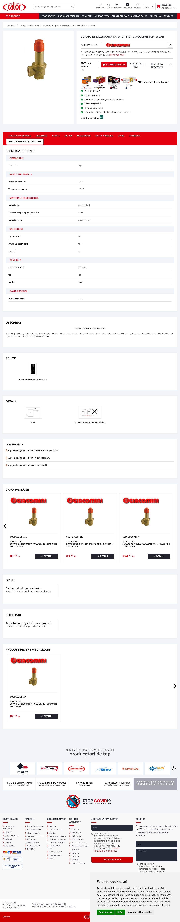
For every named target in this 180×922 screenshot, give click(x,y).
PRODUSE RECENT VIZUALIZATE (24, 141)
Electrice (75, 856)
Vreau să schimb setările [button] (140, 912)
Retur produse (55, 829)
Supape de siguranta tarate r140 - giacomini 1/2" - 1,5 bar (90, 545)
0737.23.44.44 (148, 784)
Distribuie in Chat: (90, 117)
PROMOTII (86, 16)
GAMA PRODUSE (104, 135)
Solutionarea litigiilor (53, 847)
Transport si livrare (57, 836)
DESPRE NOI (155, 16)
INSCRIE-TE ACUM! (112, 859)
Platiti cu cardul (34, 829)
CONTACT (168, 16)
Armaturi (75, 849)
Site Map (31, 849)
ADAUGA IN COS (115, 64)
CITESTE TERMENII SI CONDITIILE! (106, 849)
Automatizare (77, 839)
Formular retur (33, 845)
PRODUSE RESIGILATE (68, 16)
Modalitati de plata (35, 826)
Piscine (74, 859)
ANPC (52, 858)
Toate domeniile (78, 863)
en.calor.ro (9, 845)
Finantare (8, 839)
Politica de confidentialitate (32, 841)
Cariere (7, 842)
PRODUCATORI (49, 16)
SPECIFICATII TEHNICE (19, 135)
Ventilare (75, 853)
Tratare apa (76, 836)
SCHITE (56, 135)
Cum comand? (55, 851)
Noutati (8, 832)
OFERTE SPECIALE (120, 16)
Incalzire (75, 829)
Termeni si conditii (35, 836)
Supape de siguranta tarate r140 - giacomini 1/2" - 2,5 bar (33, 545)
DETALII (68, 135)
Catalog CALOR (11, 835)
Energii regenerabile (80, 846)
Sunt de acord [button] (105, 912)
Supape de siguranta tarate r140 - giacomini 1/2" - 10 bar (146, 545)
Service (52, 833)
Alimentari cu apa (79, 843)
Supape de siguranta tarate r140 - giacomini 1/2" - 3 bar (33, 705)
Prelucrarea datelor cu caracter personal (56, 841)
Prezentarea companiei (9, 827)
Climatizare (76, 832)
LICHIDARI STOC (101, 16)
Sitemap (6, 916)
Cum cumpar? (55, 855)
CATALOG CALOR (139, 16)
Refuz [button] (120, 912)
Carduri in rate (33, 833)
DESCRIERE (41, 135)
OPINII (121, 135)
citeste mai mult (116, 55)
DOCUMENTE (84, 135)
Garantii (52, 826)
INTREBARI (134, 135)
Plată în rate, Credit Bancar (154, 82)
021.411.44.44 (166, 784)
